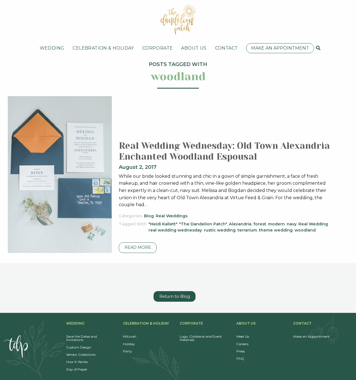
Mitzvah (129, 336)
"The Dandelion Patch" (203, 223)
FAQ (240, 358)
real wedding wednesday (175, 230)
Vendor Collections (80, 354)
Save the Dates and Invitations (81, 338)
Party (127, 351)
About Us (193, 48)
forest (259, 223)
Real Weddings (171, 215)
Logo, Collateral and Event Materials (201, 338)
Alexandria (240, 223)
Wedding (52, 48)
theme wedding (276, 230)
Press (240, 351)
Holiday (129, 344)
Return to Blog (174, 296)
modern (276, 223)
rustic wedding (220, 230)
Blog (149, 215)
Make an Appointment (280, 48)
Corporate (157, 48)
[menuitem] (52, 48)
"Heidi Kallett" (163, 223)
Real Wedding (313, 223)
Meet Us (242, 336)
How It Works (77, 362)
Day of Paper (76, 369)
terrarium (247, 230)
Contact (226, 48)
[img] (318, 48)
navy (291, 223)
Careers (242, 344)
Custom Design (78, 347)
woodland (305, 230)
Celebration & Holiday (103, 48)
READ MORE (138, 247)
